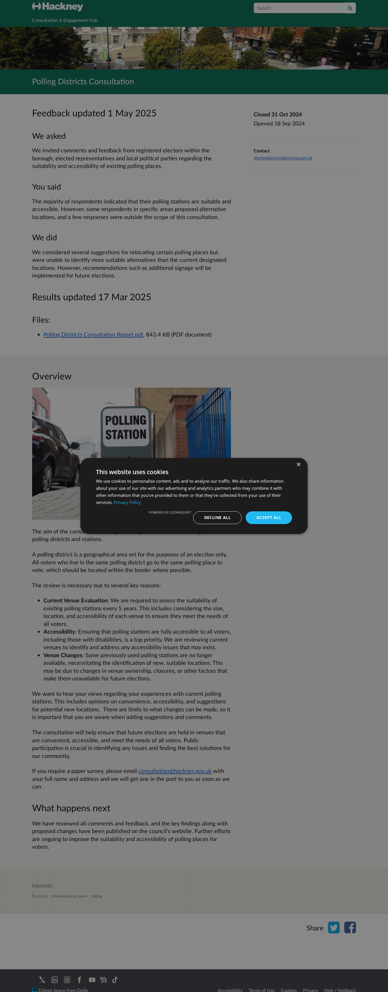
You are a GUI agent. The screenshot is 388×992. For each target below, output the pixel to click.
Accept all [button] (268, 517)
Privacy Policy (127, 502)
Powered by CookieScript (170, 512)
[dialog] (194, 496)
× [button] (298, 465)
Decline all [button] (217, 517)
